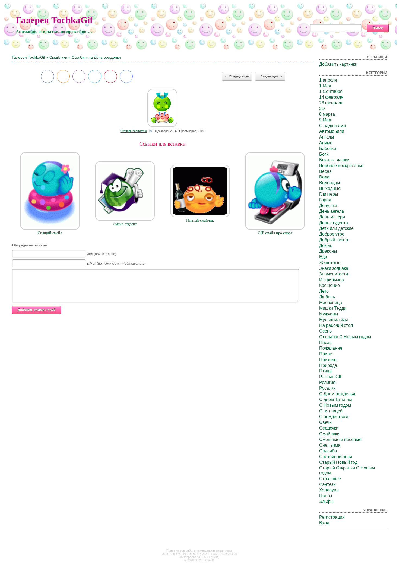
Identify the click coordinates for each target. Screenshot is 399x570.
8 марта (327, 114)
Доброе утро (331, 234)
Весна (325, 171)
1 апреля (328, 80)
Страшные (330, 478)
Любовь (327, 297)
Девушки (328, 205)
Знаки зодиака (333, 268)
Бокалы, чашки (334, 160)
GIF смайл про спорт (275, 233)
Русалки (327, 388)
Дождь (325, 245)
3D (322, 108)
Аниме (325, 142)
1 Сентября (331, 91)
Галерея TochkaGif (54, 20)
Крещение (329, 285)
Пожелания (330, 348)
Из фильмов (331, 279)
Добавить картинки (338, 64)
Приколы (328, 359)
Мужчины (328, 314)
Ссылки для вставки (162, 144)
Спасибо (328, 451)
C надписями (332, 125)
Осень (325, 331)
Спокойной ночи (335, 456)
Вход (324, 523)
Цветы (325, 495)
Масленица (330, 302)
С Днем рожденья (337, 394)
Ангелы (326, 137)
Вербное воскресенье (341, 165)
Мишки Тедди (332, 308)
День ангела (331, 211)
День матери (332, 217)
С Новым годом (335, 405)
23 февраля (331, 103)
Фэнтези (327, 484)
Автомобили (331, 131)
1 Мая (325, 85)
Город (325, 200)
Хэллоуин (329, 490)
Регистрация (332, 517)
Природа (328, 365)
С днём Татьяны (335, 399)
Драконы (328, 251)
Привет (326, 354)
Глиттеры (328, 194)
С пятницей (331, 411)
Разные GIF (331, 376)
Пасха (325, 342)
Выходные (330, 188)
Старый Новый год (338, 462)
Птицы (325, 371)
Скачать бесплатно (133, 131)
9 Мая (325, 120)
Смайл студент (125, 224)
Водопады (329, 182)
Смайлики (58, 57)
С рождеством (333, 416)
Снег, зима (329, 445)
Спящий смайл (50, 233)
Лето (324, 291)
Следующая (269, 76)
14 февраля (331, 97)
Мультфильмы (333, 319)
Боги (324, 154)
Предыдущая (239, 76)
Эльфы (326, 501)
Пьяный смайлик (200, 220)
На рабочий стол (336, 325)
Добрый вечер (333, 239)
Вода (324, 177)
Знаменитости (333, 274)
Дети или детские (336, 228)
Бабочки (327, 148)
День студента (333, 222)
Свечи (325, 422)
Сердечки (328, 428)
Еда (323, 257)
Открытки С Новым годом (345, 336)
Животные (330, 262)
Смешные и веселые (340, 439)
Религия (327, 382)
